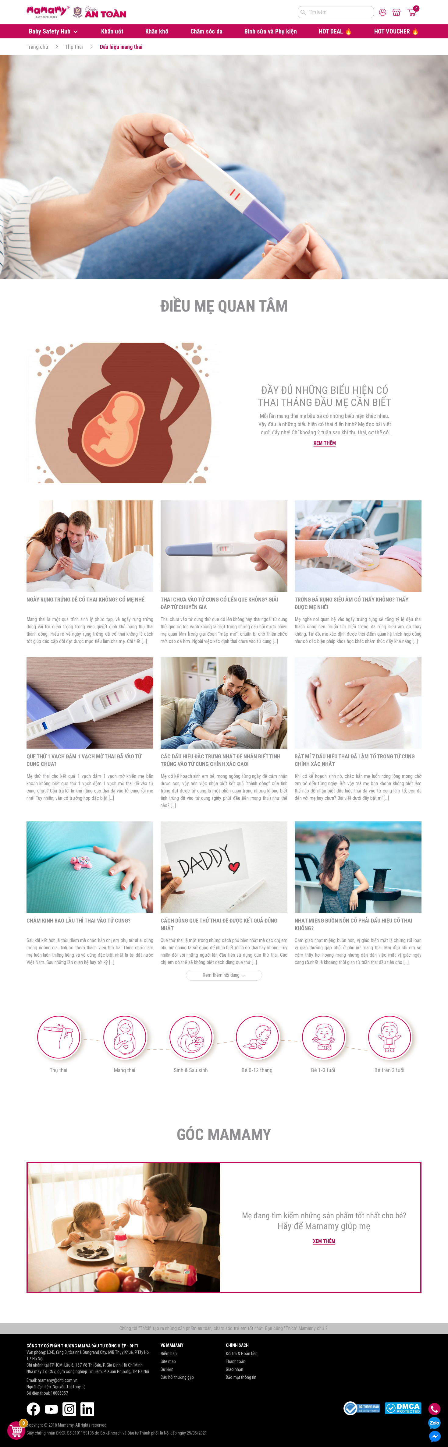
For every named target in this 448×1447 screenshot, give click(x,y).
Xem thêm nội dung (222, 975)
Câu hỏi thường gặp (177, 1377)
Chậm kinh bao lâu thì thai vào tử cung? (78, 920)
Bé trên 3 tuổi (389, 1070)
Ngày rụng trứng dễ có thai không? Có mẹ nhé (85, 599)
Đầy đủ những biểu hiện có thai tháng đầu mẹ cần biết (324, 396)
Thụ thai (74, 47)
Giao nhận (234, 1369)
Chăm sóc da (206, 31)
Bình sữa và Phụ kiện (270, 31)
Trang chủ (37, 47)
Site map (168, 1361)
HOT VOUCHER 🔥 (396, 31)
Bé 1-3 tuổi (323, 1070)
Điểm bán (169, 1353)
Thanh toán (235, 1361)
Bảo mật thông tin (241, 1377)
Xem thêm (325, 443)
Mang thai (124, 1070)
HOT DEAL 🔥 (335, 31)
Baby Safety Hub (50, 31)
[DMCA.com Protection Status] (403, 1408)
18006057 (59, 1393)
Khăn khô (156, 31)
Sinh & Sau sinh (191, 1070)
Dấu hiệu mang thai (121, 47)
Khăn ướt (112, 31)
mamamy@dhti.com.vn (57, 1380)
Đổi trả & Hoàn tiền (242, 1353)
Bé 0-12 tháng (257, 1070)
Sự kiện (167, 1369)
